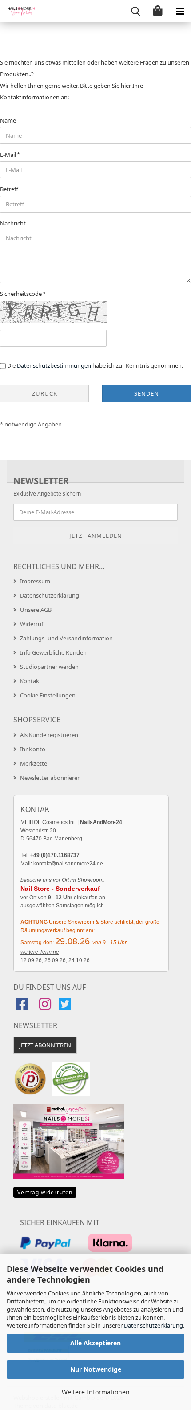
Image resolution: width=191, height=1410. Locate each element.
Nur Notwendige (95, 1369)
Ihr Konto (32, 749)
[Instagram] (45, 1007)
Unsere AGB (36, 610)
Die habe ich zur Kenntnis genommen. (95, 365)
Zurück (44, 393)
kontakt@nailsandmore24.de (68, 864)
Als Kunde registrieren (49, 735)
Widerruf (31, 624)
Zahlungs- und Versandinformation (66, 638)
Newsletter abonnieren (50, 778)
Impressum (35, 581)
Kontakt (30, 681)
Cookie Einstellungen (48, 695)
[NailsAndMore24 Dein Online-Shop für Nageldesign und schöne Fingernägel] (18, 11)
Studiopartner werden (49, 667)
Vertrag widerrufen (44, 1192)
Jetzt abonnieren (45, 1045)
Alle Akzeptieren (95, 1343)
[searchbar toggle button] (135, 11)
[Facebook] (23, 1007)
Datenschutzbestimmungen (54, 365)
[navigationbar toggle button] (180, 11)
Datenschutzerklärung (153, 1325)
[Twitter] (66, 1007)
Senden (146, 393)
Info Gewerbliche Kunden (53, 652)
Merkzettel (34, 763)
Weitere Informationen (96, 1392)
